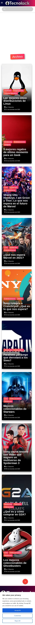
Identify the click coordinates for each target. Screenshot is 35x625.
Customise (17, 615)
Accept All (18, 610)
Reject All (17, 621)
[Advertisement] (17, 31)
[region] (17, 608)
